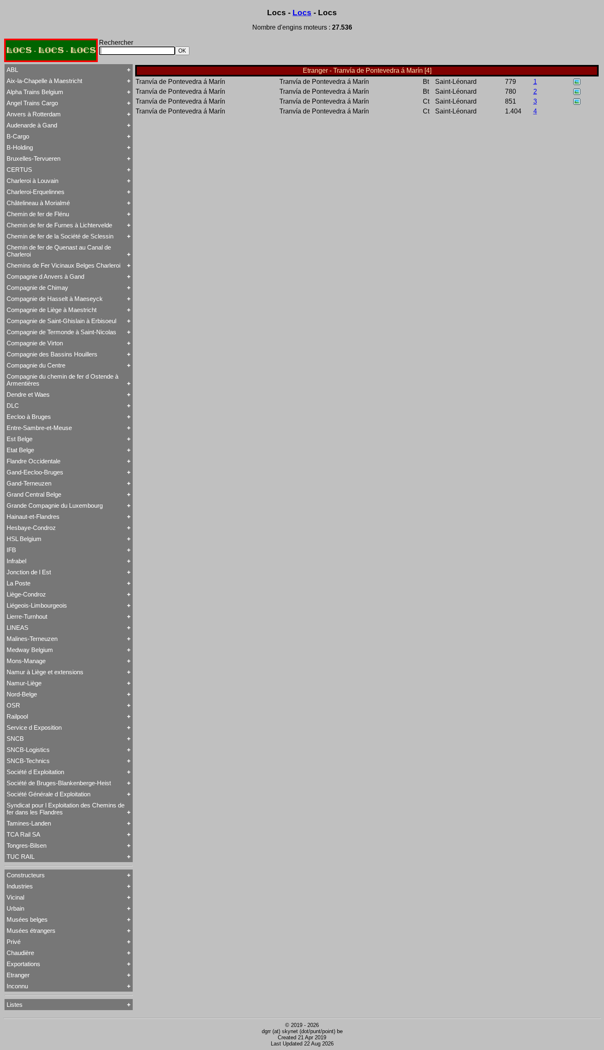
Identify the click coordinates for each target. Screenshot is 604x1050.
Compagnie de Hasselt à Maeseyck (55, 298)
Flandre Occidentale (33, 461)
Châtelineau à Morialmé (38, 202)
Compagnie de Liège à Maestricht (52, 309)
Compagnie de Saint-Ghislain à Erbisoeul (61, 320)
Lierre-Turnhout (27, 616)
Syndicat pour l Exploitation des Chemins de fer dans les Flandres (65, 809)
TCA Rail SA (23, 834)
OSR (13, 705)
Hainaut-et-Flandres (33, 516)
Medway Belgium (30, 649)
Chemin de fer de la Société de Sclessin (60, 236)
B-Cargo (18, 136)
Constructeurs (26, 875)
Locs (302, 12)
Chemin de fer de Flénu (38, 213)
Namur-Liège (24, 683)
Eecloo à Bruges (29, 416)
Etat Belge (20, 449)
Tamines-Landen (29, 823)
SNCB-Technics (28, 760)
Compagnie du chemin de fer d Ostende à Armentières (62, 380)
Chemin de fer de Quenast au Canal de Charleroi (59, 251)
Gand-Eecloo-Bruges (35, 472)
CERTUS (19, 169)
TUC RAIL (21, 856)
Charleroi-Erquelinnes (36, 191)
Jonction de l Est (29, 572)
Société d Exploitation (35, 771)
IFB (11, 549)
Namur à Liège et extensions (45, 671)
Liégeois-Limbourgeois (37, 605)
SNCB (15, 738)
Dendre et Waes (28, 394)
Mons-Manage (26, 660)
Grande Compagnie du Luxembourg (55, 505)
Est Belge (19, 438)
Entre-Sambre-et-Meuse (39, 427)
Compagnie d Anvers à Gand (45, 276)
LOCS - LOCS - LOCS (51, 50)
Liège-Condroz (26, 594)
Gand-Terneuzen (29, 483)
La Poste (18, 583)
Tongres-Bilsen (26, 845)
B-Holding (20, 147)
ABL (12, 69)
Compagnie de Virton (35, 343)
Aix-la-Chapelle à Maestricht (44, 80)
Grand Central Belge (34, 494)
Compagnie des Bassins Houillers (52, 354)
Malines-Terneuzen (32, 638)
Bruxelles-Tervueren (33, 158)
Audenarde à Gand (32, 125)
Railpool (17, 716)
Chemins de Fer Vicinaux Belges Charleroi (63, 265)
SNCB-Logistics (28, 749)
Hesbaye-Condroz (31, 527)
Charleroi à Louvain (32, 180)
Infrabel (16, 560)
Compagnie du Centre (36, 365)
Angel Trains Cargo (32, 102)
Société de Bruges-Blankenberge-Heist (59, 782)
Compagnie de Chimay (37, 287)
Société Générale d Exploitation (48, 794)
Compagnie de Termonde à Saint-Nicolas (61, 331)
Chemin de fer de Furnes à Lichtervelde (59, 225)
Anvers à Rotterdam (34, 114)
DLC (13, 405)
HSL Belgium (24, 538)
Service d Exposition (34, 727)
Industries (20, 886)
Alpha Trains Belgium (35, 91)
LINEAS (17, 627)
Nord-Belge (22, 694)
